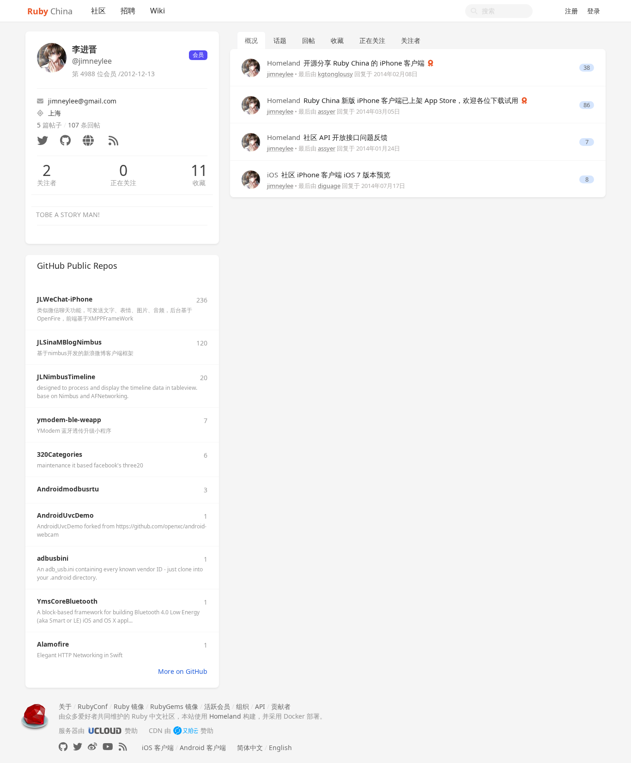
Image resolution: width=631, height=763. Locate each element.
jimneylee (280, 74)
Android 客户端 (203, 747)
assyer (326, 111)
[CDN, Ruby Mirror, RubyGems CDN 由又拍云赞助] (186, 730)
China (50, 11)
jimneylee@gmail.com (82, 101)
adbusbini (52, 558)
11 (199, 170)
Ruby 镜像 (129, 706)
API (260, 706)
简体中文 (250, 747)
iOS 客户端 (158, 747)
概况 (251, 40)
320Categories (59, 454)
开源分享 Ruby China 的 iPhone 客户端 (346, 62)
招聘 (128, 11)
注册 (571, 10)
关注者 (46, 182)
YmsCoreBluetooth (67, 601)
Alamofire (53, 644)
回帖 (308, 40)
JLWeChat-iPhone (64, 299)
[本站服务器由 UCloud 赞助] (104, 730)
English (280, 747)
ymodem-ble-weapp (69, 419)
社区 (98, 11)
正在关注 (123, 182)
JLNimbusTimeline (66, 376)
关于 (65, 706)
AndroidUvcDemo (65, 515)
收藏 (199, 182)
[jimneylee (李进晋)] (251, 67)
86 (586, 105)
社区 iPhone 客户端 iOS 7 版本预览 (328, 174)
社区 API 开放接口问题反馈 (327, 137)
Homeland (225, 716)
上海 (54, 113)
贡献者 (281, 706)
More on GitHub (182, 671)
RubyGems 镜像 (174, 706)
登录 (593, 10)
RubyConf (93, 706)
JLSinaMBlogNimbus (69, 342)
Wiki (157, 11)
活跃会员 (217, 706)
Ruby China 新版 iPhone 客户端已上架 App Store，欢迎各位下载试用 (393, 100)
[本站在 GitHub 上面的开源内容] (63, 746)
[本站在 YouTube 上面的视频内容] (108, 746)
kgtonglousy (335, 74)
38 (586, 68)
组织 (242, 706)
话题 (279, 40)
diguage (329, 186)
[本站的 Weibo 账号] (92, 746)
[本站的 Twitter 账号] (77, 746)
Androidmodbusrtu (68, 488)
